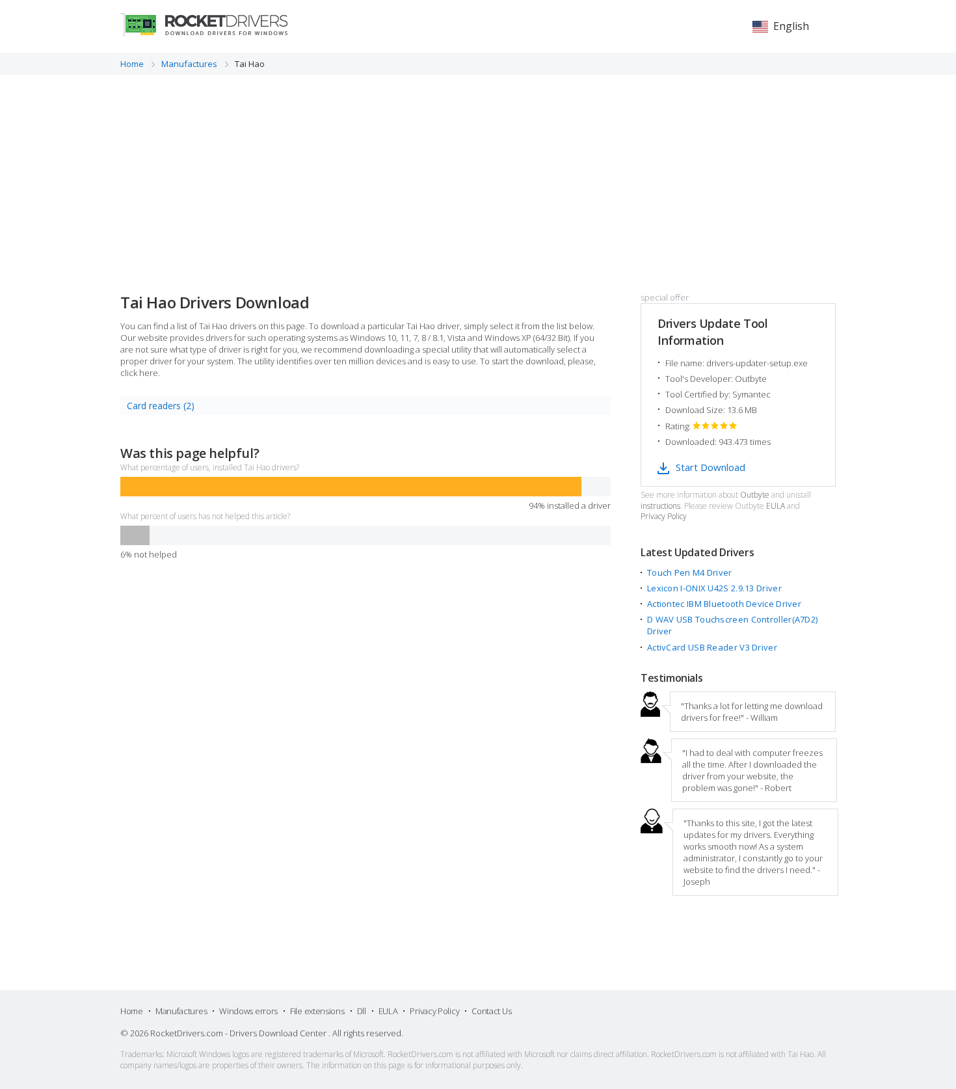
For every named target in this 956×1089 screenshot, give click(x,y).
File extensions (317, 1011)
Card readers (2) (160, 405)
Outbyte (754, 495)
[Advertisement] (478, 172)
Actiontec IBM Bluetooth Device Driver (724, 604)
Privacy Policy (664, 516)
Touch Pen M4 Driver (689, 572)
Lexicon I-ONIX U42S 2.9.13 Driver (714, 588)
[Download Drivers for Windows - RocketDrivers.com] (203, 24)
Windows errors (248, 1011)
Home (131, 1011)
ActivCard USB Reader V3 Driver (712, 647)
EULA (775, 506)
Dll (361, 1011)
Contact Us (491, 1011)
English (791, 26)
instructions (660, 506)
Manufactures (181, 1011)
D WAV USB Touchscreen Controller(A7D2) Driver (732, 625)
